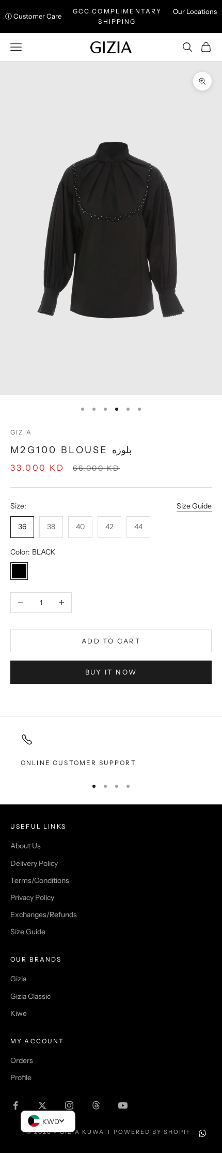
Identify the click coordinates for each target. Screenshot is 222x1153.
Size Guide (194, 506)
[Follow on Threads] (96, 1105)
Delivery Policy (34, 863)
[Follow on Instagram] (69, 1105)
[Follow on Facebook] (15, 1105)
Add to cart (111, 641)
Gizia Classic (30, 996)
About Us (25, 845)
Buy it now (111, 672)
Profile (20, 1077)
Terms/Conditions (39, 880)
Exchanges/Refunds (43, 914)
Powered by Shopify (155, 1131)
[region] (111, 750)
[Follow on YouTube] (123, 1105)
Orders (21, 1060)
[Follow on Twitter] (42, 1105)
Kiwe (18, 1013)
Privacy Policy (32, 897)
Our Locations (195, 11)
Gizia (21, 432)
